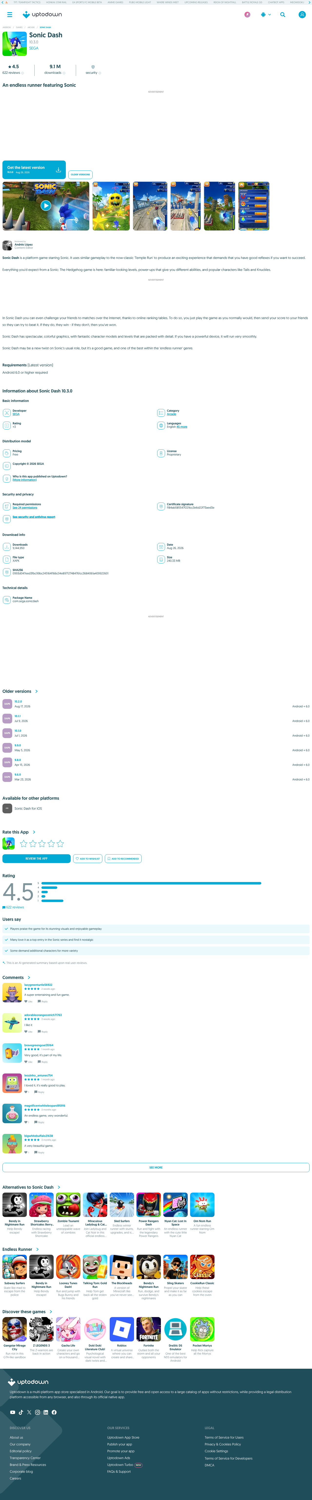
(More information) (25, 480)
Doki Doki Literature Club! (95, 1347)
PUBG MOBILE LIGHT (140, 2)
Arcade (171, 414)
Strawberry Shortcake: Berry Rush (41, 1224)
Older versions (80, 174)
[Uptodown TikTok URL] (21, 1412)
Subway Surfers (14, 1283)
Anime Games (115, 2)
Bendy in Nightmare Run (14, 1222)
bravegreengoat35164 (38, 1045)
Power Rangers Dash (148, 1222)
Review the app (37, 859)
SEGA (34, 48)
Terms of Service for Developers (229, 1458)
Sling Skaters (175, 1283)
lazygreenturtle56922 (38, 985)
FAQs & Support (119, 1471)
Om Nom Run (202, 1221)
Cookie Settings (216, 1451)
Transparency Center (25, 1458)
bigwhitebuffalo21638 (38, 1136)
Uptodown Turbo (124, 1464)
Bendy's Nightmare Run (148, 1285)
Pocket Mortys (202, 1346)
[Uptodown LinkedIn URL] (46, 1412)
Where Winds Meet (168, 2)
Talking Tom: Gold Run (95, 1285)
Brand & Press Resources (28, 1464)
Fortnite (149, 1346)
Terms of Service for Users (224, 1437)
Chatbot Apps (276, 2)
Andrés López (24, 244)
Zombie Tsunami (68, 1221)
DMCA (209, 1465)
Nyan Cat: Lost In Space (175, 1222)
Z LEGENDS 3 (41, 1346)
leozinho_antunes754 (38, 1075)
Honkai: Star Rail (56, 2)
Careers (15, 1478)
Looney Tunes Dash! (68, 1285)
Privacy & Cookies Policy (223, 1444)
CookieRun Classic (202, 1283)
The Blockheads (122, 1283)
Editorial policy (20, 1451)
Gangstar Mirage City (15, 1347)
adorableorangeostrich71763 (43, 1015)
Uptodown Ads (118, 1458)
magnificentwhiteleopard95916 (44, 1106)
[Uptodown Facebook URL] (54, 1412)
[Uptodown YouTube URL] (13, 1412)
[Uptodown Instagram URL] (37, 1412)
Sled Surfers (122, 1221)
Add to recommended (125, 858)
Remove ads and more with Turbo (154, 156)
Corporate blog (21, 1471)
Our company (20, 1444)
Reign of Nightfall (225, 2)
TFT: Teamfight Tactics (27, 2)
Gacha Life (68, 1346)
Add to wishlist (90, 858)
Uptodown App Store (123, 1437)
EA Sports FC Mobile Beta (87, 2)
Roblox (122, 1346)
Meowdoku (297, 2)
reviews (11, 73)
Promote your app (121, 1451)
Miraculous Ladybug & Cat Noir (95, 1224)
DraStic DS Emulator (175, 1347)
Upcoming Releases (196, 2)
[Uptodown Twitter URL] (29, 1412)
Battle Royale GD (252, 2)
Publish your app (119, 1444)
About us (16, 1437)
